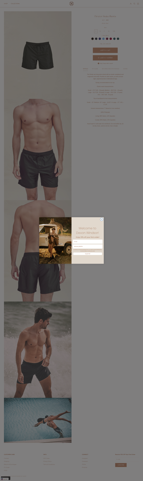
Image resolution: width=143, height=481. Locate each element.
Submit (87, 254)
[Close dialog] (101, 219)
